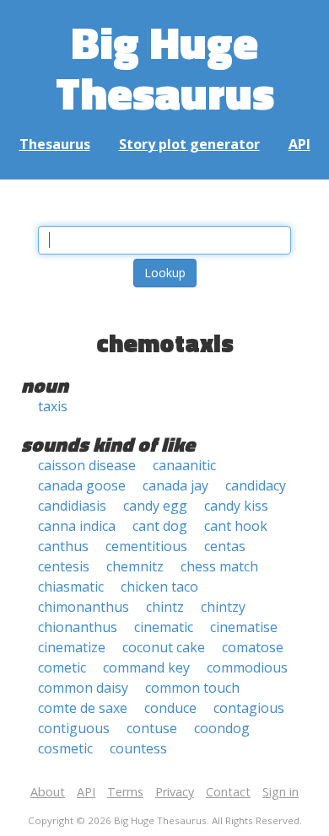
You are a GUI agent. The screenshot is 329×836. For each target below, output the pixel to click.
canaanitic (184, 465)
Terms (125, 792)
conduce (170, 708)
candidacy (255, 485)
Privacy (174, 792)
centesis (63, 566)
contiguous (74, 728)
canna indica (77, 526)
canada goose (82, 485)
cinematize (71, 647)
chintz (165, 607)
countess (138, 748)
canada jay (175, 485)
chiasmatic (71, 586)
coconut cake (163, 647)
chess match (219, 566)
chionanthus (77, 627)
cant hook (235, 526)
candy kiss (236, 505)
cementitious (146, 546)
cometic (62, 667)
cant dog (159, 526)
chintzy (223, 607)
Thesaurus (54, 144)
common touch (192, 687)
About (47, 792)
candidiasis (72, 505)
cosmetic (65, 748)
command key (146, 667)
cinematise (244, 627)
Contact (228, 792)
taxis (52, 406)
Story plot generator (189, 144)
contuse (152, 728)
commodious (247, 667)
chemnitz (135, 566)
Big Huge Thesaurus (165, 67)
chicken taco (159, 586)
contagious (248, 708)
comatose (252, 647)
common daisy (83, 687)
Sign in (280, 792)
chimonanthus (83, 607)
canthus (63, 546)
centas (224, 546)
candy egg (155, 505)
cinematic (163, 627)
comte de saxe (82, 708)
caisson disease (87, 465)
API (299, 144)
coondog (222, 728)
